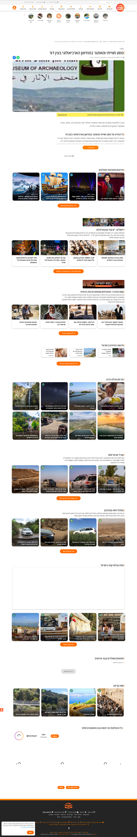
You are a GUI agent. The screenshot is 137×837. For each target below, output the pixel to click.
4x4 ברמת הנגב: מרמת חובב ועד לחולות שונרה (55, 543)
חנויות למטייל (72, 812)
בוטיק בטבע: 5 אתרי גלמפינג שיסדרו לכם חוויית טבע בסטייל (84, 638)
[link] (18, 57)
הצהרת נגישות (53, 832)
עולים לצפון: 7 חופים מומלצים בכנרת (85, 407)
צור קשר (90, 812)
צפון (79, 817)
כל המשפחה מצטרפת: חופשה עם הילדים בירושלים (27, 436)
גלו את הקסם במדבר (68, 333)
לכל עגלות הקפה (68, 644)
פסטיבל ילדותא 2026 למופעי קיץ (112, 198)
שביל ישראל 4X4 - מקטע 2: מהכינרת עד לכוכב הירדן (111, 490)
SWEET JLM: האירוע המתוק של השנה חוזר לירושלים (84, 259)
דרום (58, 817)
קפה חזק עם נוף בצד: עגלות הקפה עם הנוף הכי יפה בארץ (26, 638)
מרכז (75, 817)
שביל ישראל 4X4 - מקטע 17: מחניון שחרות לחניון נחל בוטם (26, 490)
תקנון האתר (85, 832)
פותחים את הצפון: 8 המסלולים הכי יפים (26, 407)
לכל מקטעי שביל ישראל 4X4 (68, 498)
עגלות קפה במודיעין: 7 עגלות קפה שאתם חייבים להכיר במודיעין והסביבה (112, 637)
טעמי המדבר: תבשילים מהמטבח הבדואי (112, 407)
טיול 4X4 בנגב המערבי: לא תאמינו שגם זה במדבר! (83, 543)
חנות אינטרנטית (59, 812)
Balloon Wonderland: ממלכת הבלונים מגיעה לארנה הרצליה (56, 197)
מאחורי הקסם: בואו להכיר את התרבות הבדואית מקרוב (112, 323)
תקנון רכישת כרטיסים (75, 832)
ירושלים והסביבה (67, 817)
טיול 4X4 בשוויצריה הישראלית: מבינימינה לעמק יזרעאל (27, 543)
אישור (30, 832)
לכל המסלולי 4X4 (68, 551)
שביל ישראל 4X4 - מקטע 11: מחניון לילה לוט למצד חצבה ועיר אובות (83, 490)
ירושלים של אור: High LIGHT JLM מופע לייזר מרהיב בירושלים (83, 197)
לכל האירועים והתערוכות (68, 206)
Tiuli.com (94, 834)
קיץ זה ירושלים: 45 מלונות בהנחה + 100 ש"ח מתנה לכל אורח (55, 260)
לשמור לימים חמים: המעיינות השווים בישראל (85, 436)
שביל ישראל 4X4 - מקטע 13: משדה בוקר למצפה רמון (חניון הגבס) (54, 490)
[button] (24, 15)
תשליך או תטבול (88, 714)
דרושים (82, 812)
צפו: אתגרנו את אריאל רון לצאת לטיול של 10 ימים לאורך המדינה (55, 436)
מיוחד (121, 49)
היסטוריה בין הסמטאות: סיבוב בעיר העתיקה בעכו (111, 436)
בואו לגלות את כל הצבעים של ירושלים (68, 271)
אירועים (63, 814)
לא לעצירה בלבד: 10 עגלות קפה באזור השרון (55, 638)
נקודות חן (70, 814)
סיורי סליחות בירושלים (114, 714)
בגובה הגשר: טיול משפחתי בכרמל (27, 714)
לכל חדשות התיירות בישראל (69, 363)
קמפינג (50, 814)
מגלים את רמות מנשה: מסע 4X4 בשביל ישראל (55, 713)
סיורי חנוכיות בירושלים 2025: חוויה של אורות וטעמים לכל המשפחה (26, 260)
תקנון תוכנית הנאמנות (63, 832)
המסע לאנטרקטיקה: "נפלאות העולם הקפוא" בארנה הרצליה (28, 197)
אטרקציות (86, 814)
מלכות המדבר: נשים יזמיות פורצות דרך (56, 323)
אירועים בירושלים (118, 663)
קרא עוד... (90, 147)
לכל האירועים (62, 115)
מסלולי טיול (77, 814)
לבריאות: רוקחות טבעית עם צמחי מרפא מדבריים (84, 323)
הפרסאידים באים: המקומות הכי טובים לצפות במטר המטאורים (55, 407)
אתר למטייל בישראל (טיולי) (64, 834)
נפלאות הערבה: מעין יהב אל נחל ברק (113, 543)
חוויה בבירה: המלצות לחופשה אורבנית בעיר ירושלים (112, 259)
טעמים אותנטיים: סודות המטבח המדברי (28, 323)
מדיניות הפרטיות (26, 827)
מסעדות (57, 814)
